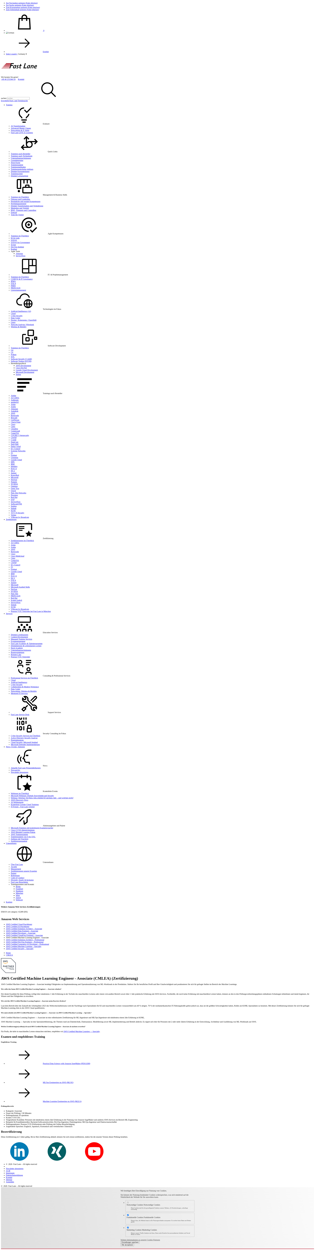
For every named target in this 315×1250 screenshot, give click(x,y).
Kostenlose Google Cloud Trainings (25, 804)
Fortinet (14, 455)
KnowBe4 (15, 475)
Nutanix (14, 482)
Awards (14, 867)
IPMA (13, 281)
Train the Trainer (17, 215)
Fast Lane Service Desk (20, 715)
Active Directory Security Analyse (24, 738)
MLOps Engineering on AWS (58, 1082)
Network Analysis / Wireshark (22, 325)
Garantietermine (17, 160)
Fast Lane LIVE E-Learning (22, 133)
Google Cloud (16, 460)
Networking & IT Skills (20, 130)
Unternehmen (11, 843)
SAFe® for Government (20, 242)
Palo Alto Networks (18, 493)
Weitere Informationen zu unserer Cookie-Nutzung (140, 1240)
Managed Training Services (21, 639)
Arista (13, 404)
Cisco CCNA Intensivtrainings (23, 830)
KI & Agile (15, 238)
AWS (13, 413)
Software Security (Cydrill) (21, 359)
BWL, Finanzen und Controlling (23, 210)
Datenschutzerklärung (14, 1175)
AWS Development (23, 366)
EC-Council (15, 449)
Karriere (9, 902)
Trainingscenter (17, 174)
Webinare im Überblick (20, 793)
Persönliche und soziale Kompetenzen (25, 201)
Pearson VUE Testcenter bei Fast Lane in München (31, 611)
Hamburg (19, 891)
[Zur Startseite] (19, 75)
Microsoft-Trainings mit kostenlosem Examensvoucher (32, 828)
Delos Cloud (16, 446)
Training (9, 105)
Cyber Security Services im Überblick (25, 736)
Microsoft (14, 477)
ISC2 (13, 471)
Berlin (18, 887)
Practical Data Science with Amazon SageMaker (66, 1063)
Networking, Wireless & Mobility (24, 691)
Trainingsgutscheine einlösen (22, 169)
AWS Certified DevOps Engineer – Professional (24, 942)
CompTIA (15, 433)
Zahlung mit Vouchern (19, 839)
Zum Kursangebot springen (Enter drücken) (23, 7)
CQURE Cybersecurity (20, 435)
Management (16, 869)
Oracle (13, 491)
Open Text (15, 488)
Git (12, 350)
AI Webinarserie (17, 802)
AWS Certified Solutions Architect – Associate (24, 929)
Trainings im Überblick (20, 197)
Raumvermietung (17, 652)
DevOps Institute (17, 247)
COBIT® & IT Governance (22, 279)
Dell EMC (15, 444)
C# (12, 352)
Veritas (13, 515)
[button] (22, 54)
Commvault (15, 431)
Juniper (13, 473)
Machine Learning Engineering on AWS (62, 1101)
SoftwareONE (16, 504)
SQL (13, 357)
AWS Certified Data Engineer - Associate (22, 931)
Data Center (15, 318)
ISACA (14, 469)
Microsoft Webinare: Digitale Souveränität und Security (32, 796)
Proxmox (14, 495)
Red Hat (14, 497)
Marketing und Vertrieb (20, 208)
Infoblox (14, 466)
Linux (13, 322)
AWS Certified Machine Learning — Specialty (81, 1031)
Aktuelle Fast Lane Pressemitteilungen (26, 768)
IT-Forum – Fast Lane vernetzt (23, 807)
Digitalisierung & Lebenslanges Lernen (26, 646)
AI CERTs (15, 398)
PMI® (13, 286)
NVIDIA (14, 484)
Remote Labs (16, 655)
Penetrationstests (17, 740)
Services (9, 614)
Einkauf (14, 212)
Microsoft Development (25, 372)
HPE (13, 462)
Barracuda (15, 415)
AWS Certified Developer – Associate (20, 933)
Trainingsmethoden (18, 167)
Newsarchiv (15, 770)
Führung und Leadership (20, 199)
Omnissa (14, 486)
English (46, 52)
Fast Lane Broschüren (19, 882)
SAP (13, 500)
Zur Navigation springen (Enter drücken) (22, 3)
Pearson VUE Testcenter (20, 657)
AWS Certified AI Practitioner (17, 926)
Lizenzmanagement (18, 290)
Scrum (13, 245)
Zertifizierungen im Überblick (22, 541)
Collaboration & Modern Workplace (25, 687)
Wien (18, 895)
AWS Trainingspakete (19, 834)
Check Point (15, 422)
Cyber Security (17, 316)
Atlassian (19, 254)
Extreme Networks (18, 451)
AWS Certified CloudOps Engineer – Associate (24, 935)
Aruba (13, 407)
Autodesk (14, 411)
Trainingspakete (17, 165)
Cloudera (14, 429)
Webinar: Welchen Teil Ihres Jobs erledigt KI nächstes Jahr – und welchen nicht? (42, 798)
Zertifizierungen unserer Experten (24, 871)
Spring (18, 374)
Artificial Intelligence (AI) (21, 311)
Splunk (13, 508)
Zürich (18, 898)
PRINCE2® (15, 288)
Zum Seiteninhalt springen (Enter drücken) (22, 10)
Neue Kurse (15, 163)
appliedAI (15, 402)
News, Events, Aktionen (15, 747)
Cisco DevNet (21, 368)
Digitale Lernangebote (19, 176)
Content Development (19, 637)
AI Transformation (18, 126)
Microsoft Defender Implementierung (25, 745)
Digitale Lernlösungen (19, 635)
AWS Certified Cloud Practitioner (19, 924)
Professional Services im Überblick (24, 678)
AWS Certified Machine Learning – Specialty (23, 946)
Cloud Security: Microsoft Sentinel (24, 742)
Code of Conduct (17, 878)
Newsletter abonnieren (19, 772)
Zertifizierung (11, 519)
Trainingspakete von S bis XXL (23, 837)
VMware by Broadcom (20, 517)
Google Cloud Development (27, 370)
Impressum (10, 1173)
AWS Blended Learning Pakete (23, 832)
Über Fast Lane (17, 864)
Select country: (11, 54)
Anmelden (10, 1182)
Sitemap (9, 1180)
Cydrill (13, 440)
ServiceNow (20, 256)
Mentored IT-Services (19, 693)
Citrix (13, 427)
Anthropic (15, 400)
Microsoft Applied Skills (20, 587)
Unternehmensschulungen (21, 158)
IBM (13, 464)
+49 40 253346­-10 (8, 79)
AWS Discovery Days (19, 800)
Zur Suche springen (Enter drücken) (20, 5)
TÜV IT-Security (17, 513)
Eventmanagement (18, 641)
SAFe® (14, 240)
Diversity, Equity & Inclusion (22, 880)
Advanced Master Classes (21, 128)
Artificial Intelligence (19, 682)
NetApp (14, 480)
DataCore (14, 442)
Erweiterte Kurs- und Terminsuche (14, 101)
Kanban (14, 249)
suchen (3, 98)
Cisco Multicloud (17, 556)
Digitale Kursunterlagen (20, 171)
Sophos (14, 506)
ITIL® (13, 283)
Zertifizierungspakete (19, 841)
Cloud (13, 313)
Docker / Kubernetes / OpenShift (23, 320)
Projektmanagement (18, 204)
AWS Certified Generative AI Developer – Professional (27, 944)
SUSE (13, 511)
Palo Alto (14, 594)
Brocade (14, 418)
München (19, 893)
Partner (13, 873)
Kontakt (21, 79)
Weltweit (19, 900)
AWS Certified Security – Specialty (19, 949)
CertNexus (15, 420)
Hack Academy (17, 648)
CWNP (14, 438)
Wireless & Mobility (18, 327)
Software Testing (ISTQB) (21, 361)
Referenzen (15, 875)
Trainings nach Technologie (21, 156)
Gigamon (14, 457)
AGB (8, 1171)
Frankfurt (19, 889)
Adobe (13, 396)
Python (13, 355)
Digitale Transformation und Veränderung (27, 206)
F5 (12, 453)
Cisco (13, 424)
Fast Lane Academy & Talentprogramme (26, 644)
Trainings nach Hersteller (20, 154)
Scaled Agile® (16, 600)
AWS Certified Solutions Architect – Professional (25, 940)
